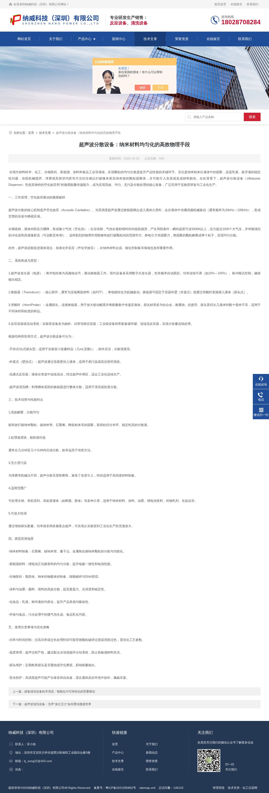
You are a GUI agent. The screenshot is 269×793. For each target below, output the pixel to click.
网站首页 (24, 39)
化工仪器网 (250, 787)
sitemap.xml (147, 787)
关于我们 (55, 39)
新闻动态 (152, 752)
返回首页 (220, 4)
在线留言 (236, 4)
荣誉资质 (182, 39)
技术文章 (150, 39)
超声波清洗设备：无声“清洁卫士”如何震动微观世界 (57, 704)
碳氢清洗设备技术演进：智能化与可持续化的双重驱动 (59, 691)
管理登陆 (218, 787)
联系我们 (252, 4)
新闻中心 (118, 39)
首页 (31, 132)
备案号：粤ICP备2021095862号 (115, 787)
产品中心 (84, 39)
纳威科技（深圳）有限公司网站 (45, 4)
